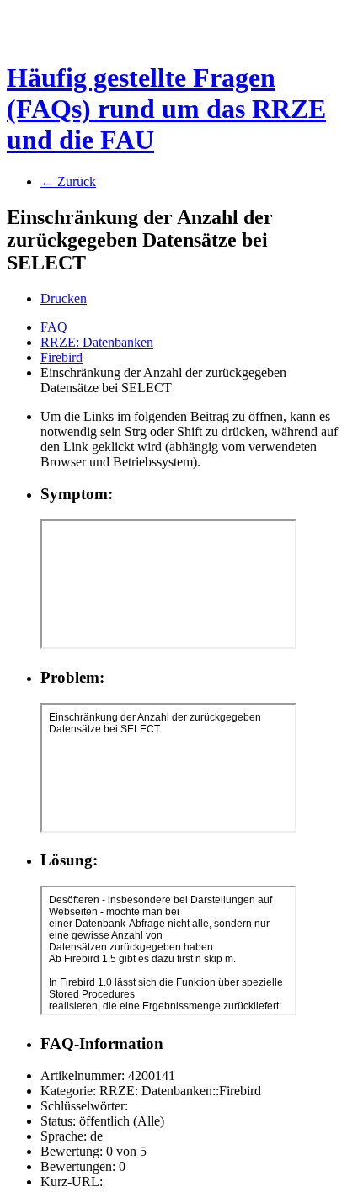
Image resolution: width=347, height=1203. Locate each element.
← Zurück (68, 181)
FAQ (53, 327)
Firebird (61, 357)
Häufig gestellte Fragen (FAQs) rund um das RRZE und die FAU (166, 108)
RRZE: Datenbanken (96, 342)
